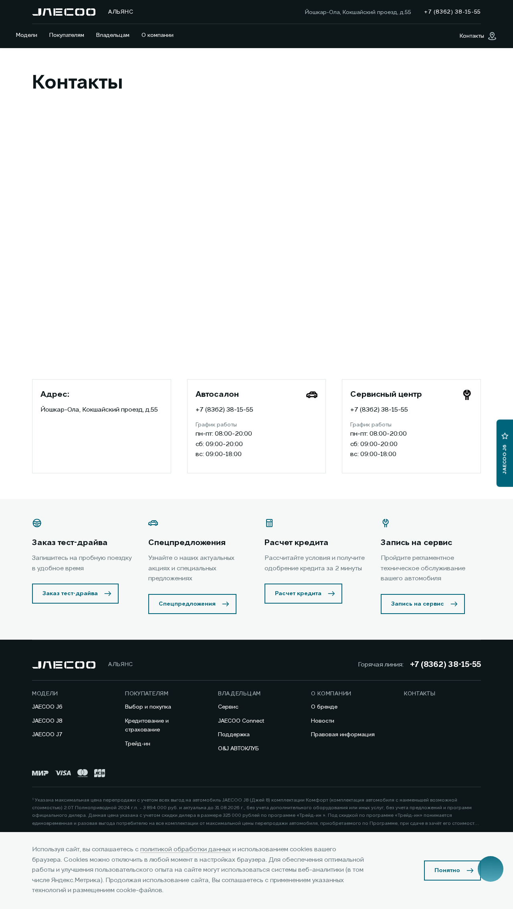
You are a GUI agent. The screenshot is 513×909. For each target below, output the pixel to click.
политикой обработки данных (185, 849)
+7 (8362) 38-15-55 (224, 410)
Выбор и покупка (148, 707)
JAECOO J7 (47, 734)
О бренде (324, 707)
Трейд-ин (137, 744)
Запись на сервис (417, 604)
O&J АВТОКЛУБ (238, 748)
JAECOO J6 (47, 707)
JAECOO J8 (47, 721)
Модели (26, 35)
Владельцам (112, 35)
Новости (322, 721)
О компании (157, 35)
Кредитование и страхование (147, 725)
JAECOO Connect (241, 721)
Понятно (447, 870)
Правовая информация (343, 734)
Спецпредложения (187, 604)
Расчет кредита (298, 593)
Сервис (228, 707)
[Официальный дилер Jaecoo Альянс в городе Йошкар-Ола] (63, 12)
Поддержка (234, 734)
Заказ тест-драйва (70, 593)
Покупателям (66, 35)
